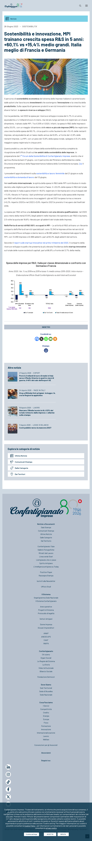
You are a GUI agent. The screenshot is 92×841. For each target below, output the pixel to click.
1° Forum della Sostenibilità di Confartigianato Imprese (45, 156)
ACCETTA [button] (50, 834)
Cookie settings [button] (31, 834)
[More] (55, 339)
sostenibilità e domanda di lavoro (19, 177)
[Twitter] (8, 796)
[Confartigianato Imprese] (13, 5)
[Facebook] (37, 339)
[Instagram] (8, 774)
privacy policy (51, 828)
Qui (80, 163)
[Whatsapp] (46, 339)
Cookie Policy (29, 826)
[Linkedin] (8, 767)
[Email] (51, 339)
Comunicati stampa (23, 462)
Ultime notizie (21, 456)
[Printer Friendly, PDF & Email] (46, 352)
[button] (86, 5)
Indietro (46, 327)
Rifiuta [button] (63, 834)
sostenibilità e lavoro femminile (50, 173)
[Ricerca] (79, 6)
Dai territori (20, 474)
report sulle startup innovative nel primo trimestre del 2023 (41, 242)
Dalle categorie (21, 468)
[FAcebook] (8, 789)
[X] (41, 339)
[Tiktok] (8, 782)
